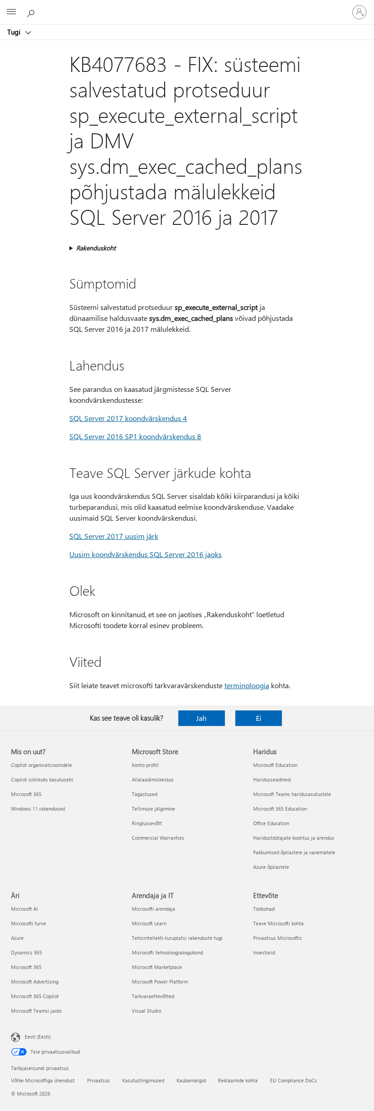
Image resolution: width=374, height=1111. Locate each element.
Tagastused (144, 794)
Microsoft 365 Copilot (35, 996)
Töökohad (264, 908)
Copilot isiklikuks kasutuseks (42, 779)
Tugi (14, 31)
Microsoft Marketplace (157, 967)
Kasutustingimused (143, 1080)
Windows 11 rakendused (38, 808)
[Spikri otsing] (32, 12)
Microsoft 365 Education (280, 808)
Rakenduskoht (96, 248)
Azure (17, 937)
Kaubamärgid (191, 1080)
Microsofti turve (28, 923)
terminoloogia (246, 685)
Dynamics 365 (26, 952)
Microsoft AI (24, 908)
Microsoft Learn (149, 923)
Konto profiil (145, 764)
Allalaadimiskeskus (153, 779)
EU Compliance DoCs (293, 1080)
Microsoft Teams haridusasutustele (292, 794)
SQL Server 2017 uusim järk (113, 536)
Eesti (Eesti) (38, 1036)
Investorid (264, 952)
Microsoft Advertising (34, 981)
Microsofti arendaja (153, 908)
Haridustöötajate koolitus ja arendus (293, 837)
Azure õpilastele (271, 866)
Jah (201, 718)
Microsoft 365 (26, 794)
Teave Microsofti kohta (278, 923)
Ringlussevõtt (147, 823)
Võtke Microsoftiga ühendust (43, 1080)
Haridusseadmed (272, 779)
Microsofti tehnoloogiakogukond (167, 952)
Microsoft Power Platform (160, 981)
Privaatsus (98, 1080)
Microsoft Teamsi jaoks (36, 1010)
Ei (258, 718)
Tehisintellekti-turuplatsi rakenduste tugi (177, 937)
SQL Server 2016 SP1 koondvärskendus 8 (135, 436)
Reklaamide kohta (238, 1080)
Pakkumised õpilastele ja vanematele (294, 852)
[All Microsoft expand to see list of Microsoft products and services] (11, 12)
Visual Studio (146, 1010)
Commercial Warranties (158, 837)
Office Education (271, 823)
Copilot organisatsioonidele (41, 764)
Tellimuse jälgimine (153, 808)
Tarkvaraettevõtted (153, 996)
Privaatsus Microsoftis (277, 937)
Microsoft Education (275, 764)
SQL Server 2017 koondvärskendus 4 (128, 418)
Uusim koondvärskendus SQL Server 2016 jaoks (145, 554)
